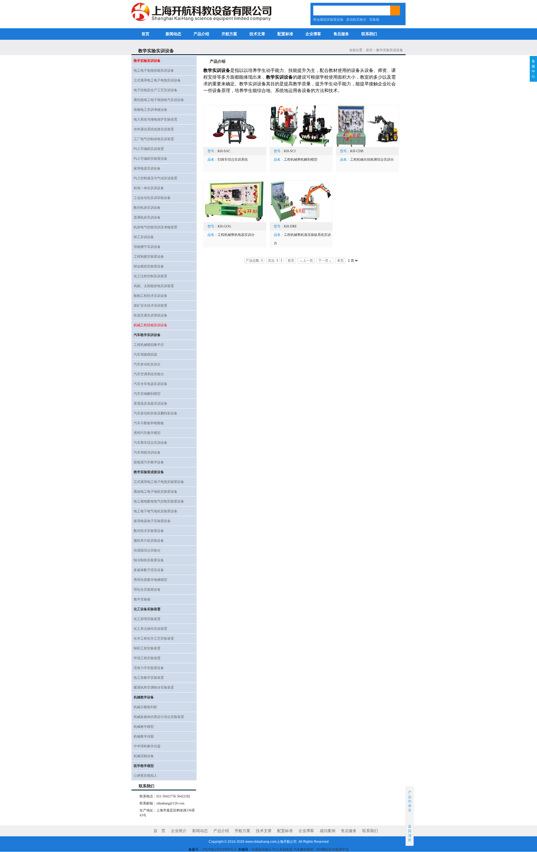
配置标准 (285, 34)
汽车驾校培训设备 (147, 452)
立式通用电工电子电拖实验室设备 (159, 482)
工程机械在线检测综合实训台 (372, 159)
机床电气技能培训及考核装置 (155, 227)
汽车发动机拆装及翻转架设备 (155, 413)
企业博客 (313, 34)
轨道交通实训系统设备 (150, 315)
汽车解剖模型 (303, 849)
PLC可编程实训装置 (149, 149)
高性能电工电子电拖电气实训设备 (159, 100)
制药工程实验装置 (147, 648)
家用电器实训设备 (147, 168)
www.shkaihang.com (261, 842)
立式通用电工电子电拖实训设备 (157, 80)
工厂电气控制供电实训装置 (154, 139)
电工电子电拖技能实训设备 (154, 70)
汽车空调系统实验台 (149, 374)
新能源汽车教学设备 (149, 462)
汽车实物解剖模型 (147, 394)
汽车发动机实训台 (147, 364)
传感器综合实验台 (147, 550)
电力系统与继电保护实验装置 (155, 119)
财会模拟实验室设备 (328, 20)
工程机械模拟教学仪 (149, 345)
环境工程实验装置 (147, 658)
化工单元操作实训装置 (150, 629)
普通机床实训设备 (147, 217)
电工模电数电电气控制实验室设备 (159, 501)
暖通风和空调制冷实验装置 (154, 687)
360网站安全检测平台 (332, 849)
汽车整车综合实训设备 (150, 443)
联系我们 (369, 34)
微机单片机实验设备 (149, 541)
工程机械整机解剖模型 (300, 159)
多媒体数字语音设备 (149, 570)
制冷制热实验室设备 (149, 560)
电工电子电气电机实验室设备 (155, 511)
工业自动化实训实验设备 (152, 198)
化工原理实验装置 (147, 619)
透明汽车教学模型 (147, 433)
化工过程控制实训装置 (150, 276)
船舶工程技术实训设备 (150, 296)
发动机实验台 (356, 20)
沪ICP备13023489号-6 (219, 849)
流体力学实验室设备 (149, 668)
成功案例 (327, 830)
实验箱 (374, 20)
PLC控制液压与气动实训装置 (155, 178)
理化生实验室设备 (147, 590)
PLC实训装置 (282, 849)
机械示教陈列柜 (145, 707)
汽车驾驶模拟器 (145, 354)
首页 (145, 34)
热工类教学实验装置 (149, 678)
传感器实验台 (261, 849)
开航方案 (229, 34)
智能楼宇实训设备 (147, 247)
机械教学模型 (144, 727)
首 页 (159, 830)
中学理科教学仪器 (147, 746)
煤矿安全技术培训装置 (150, 306)
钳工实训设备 (144, 237)
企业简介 (179, 830)
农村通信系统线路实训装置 (154, 129)
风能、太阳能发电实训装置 (154, 286)
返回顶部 (409, 833)
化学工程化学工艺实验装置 (154, 638)
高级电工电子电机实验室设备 (155, 492)
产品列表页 (409, 801)
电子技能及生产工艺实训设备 (155, 90)
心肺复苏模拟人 (145, 776)
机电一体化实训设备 (149, 188)
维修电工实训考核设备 (150, 110)
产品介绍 (201, 34)
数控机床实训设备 (147, 208)
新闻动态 (173, 34)
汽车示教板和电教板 (149, 423)
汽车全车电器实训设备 (150, 384)
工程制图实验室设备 (149, 257)
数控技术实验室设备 (149, 531)
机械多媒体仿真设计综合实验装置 (159, 717)
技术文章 (257, 34)
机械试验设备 (144, 756)
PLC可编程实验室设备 (150, 159)
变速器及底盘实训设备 (150, 403)
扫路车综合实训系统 (233, 159)
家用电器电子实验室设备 (152, 521)
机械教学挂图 (144, 736)
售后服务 (341, 34)
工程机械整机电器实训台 (236, 235)
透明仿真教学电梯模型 (150, 580)
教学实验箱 (142, 599)
